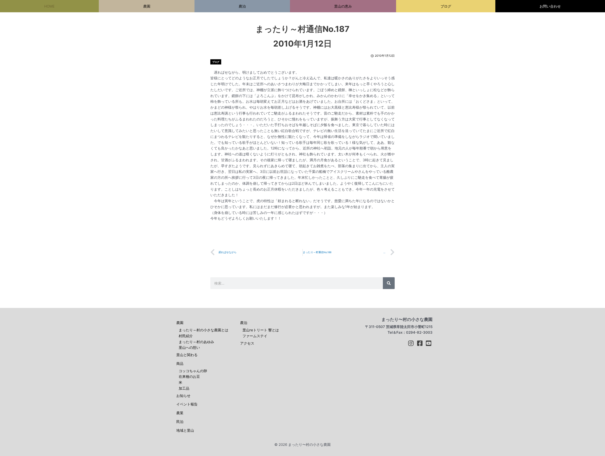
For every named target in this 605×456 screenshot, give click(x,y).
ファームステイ (254, 336)
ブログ (215, 61)
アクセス (247, 343)
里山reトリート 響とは (260, 330)
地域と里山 (185, 430)
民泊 (179, 421)
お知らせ (183, 395)
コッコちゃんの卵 (193, 371)
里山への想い (189, 347)
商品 (179, 363)
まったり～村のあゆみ (196, 342)
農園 (179, 322)
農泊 (243, 322)
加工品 (184, 388)
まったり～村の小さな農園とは (203, 330)
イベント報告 (187, 404)
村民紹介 (186, 336)
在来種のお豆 (189, 376)
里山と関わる (187, 355)
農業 (179, 413)
